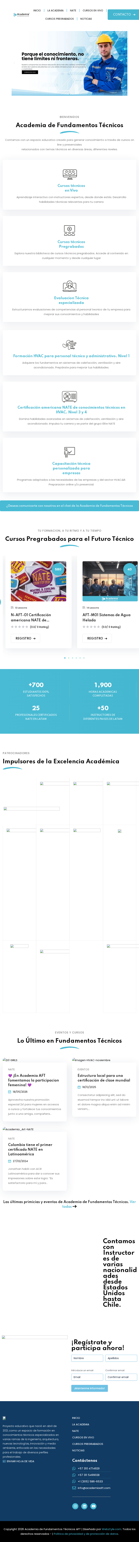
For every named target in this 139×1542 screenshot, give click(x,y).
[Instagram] (75, 1506)
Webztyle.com (111, 1529)
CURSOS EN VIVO (93, 10)
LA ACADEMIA (55, 10)
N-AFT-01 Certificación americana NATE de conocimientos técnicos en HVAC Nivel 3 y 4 (33, 618)
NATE (73, 10)
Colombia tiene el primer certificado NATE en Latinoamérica (30, 1149)
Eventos (83, 1069)
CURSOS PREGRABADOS (59, 19)
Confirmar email (115, 1370)
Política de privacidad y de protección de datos (86, 1534)
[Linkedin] (84, 1506)
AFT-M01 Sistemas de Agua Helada (106, 617)
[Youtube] (93, 1506)
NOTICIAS (86, 19)
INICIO (37, 10)
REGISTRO (23, 638)
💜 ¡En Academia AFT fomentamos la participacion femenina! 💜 (33, 1080)
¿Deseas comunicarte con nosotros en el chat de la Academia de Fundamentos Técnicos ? (69, 507)
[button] (65, 658)
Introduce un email (82, 1370)
